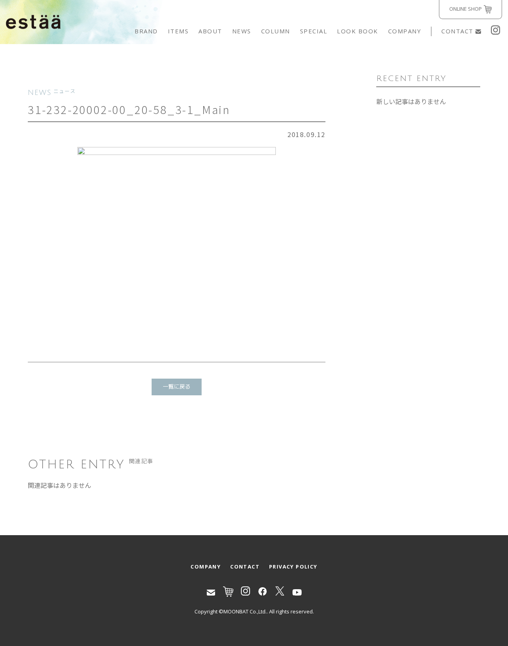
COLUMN (275, 31)
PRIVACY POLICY (293, 566)
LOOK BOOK (357, 31)
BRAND (146, 31)
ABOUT (210, 31)
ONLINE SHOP (465, 8)
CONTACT (457, 31)
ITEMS (178, 31)
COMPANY (404, 31)
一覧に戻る (176, 387)
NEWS (241, 31)
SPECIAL (313, 31)
